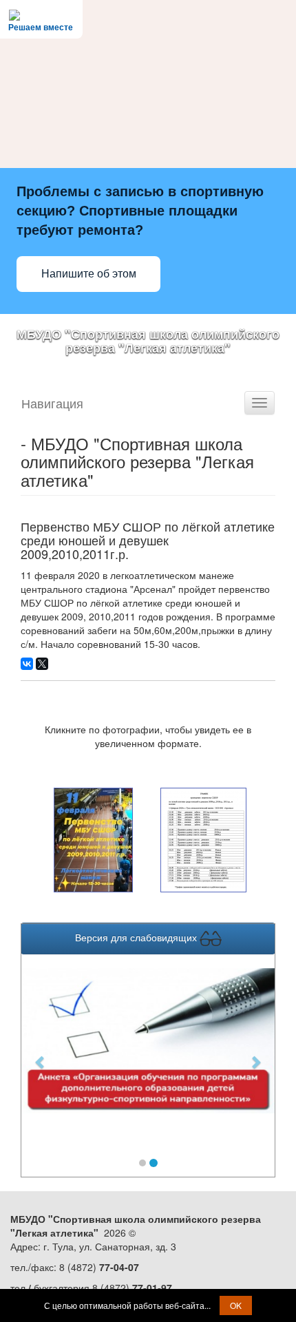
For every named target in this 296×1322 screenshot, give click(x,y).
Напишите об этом (88, 274)
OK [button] (236, 1305)
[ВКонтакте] (27, 664)
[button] (40, 1055)
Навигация (52, 403)
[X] (42, 664)
